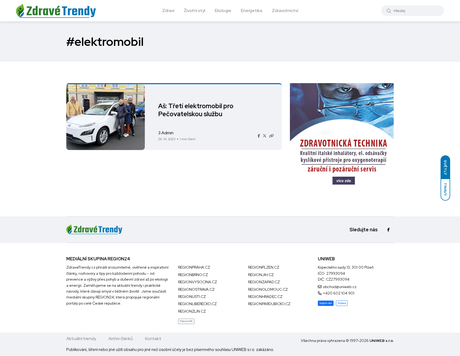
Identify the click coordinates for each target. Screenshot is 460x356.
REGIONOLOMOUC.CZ (268, 289)
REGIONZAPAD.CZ (264, 282)
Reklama (342, 303)
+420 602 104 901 (338, 293)
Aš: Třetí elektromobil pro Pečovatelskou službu (195, 110)
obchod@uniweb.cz (339, 286)
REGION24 (105, 297)
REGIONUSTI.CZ (192, 296)
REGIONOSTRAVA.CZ (196, 289)
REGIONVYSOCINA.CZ (197, 282)
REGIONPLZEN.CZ (263, 267)
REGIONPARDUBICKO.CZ (269, 303)
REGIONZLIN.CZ (192, 311)
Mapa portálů (186, 321)
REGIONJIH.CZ (261, 274)
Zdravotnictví (285, 10)
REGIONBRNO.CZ (193, 274)
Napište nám (325, 303)
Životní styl (194, 10)
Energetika (251, 10)
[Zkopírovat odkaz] (271, 136)
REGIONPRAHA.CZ (194, 267)
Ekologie (223, 10)
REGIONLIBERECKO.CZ (197, 303)
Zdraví (168, 10)
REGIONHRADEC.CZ (265, 296)
